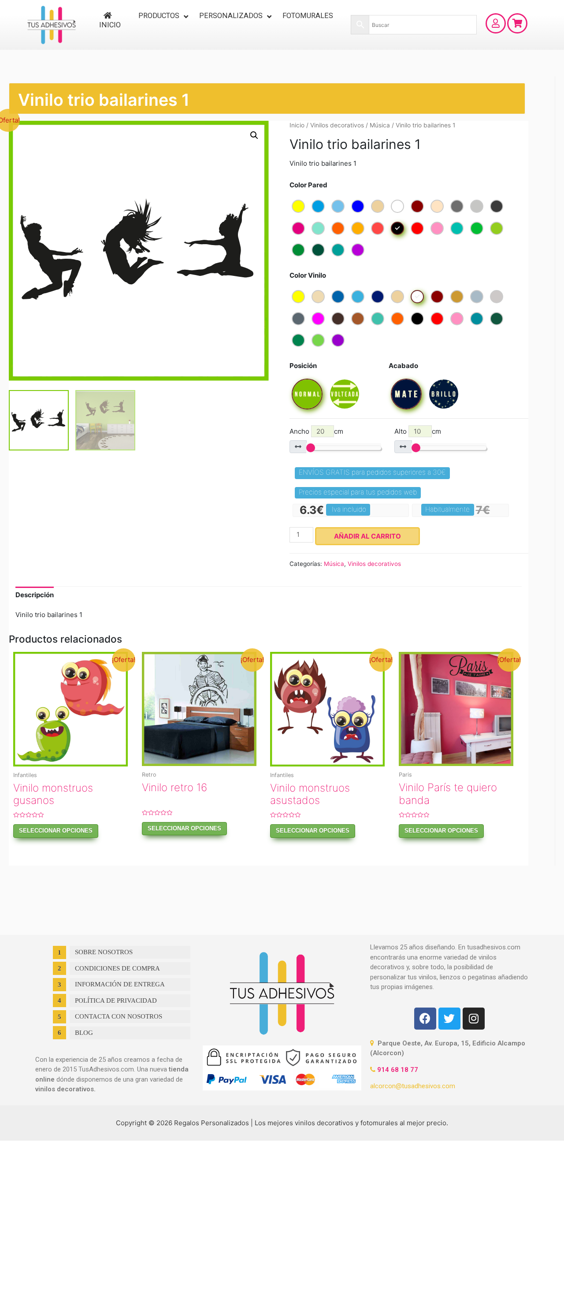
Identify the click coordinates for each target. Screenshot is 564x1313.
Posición (303, 365)
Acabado (403, 365)
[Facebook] (425, 1019)
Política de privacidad (116, 1000)
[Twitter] (449, 1019)
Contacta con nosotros (118, 1016)
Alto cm (417, 431)
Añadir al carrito (367, 536)
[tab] (34, 595)
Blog (84, 1032)
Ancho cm (316, 431)
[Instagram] (474, 1019)
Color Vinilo (307, 275)
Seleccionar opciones (56, 830)
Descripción (34, 595)
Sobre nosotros (104, 952)
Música (380, 125)
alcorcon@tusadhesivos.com (412, 1086)
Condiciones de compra (117, 968)
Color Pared (308, 185)
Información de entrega (120, 984)
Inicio (296, 125)
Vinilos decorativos (337, 125)
